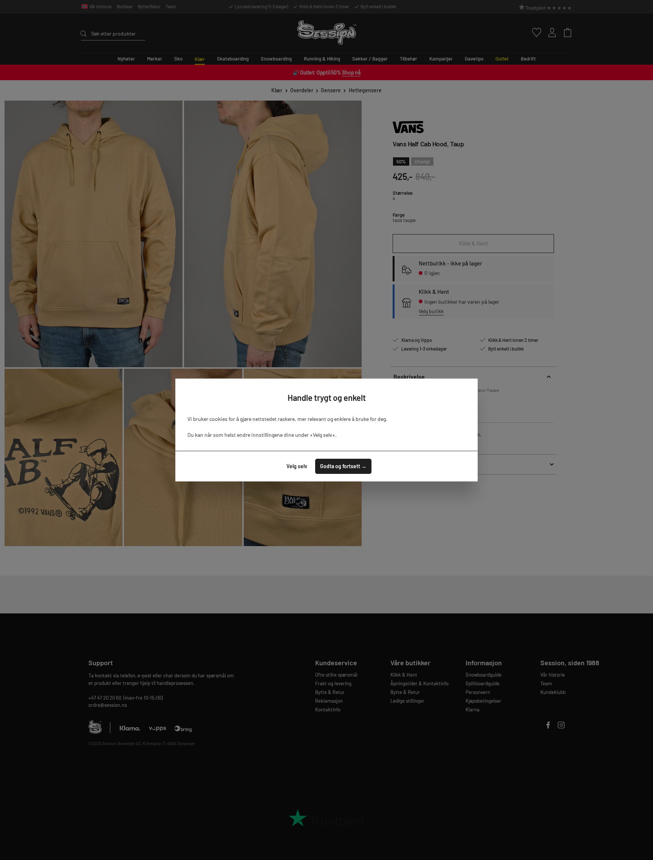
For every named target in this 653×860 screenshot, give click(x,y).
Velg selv (296, 466)
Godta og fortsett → (343, 466)
